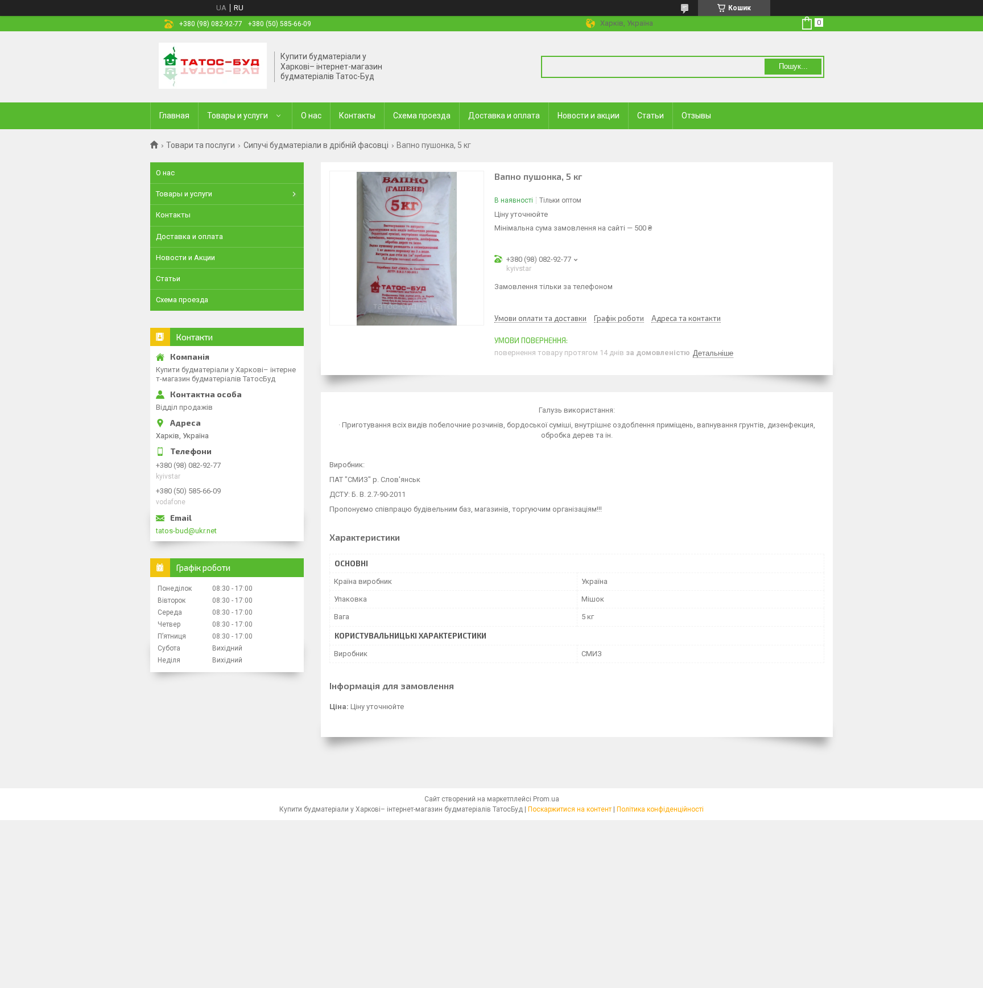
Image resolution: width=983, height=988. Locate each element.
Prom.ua (546, 799)
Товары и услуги (237, 115)
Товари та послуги (200, 145)
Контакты (357, 115)
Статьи (650, 115)
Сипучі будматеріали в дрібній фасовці (316, 145)
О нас (311, 115)
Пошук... (793, 66)
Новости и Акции (185, 257)
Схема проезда (422, 115)
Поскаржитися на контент (570, 809)
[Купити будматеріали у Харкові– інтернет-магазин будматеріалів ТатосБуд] (213, 67)
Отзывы (696, 115)
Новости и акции (588, 115)
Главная (174, 115)
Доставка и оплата (504, 115)
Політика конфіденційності (660, 809)
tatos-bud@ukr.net (186, 530)
